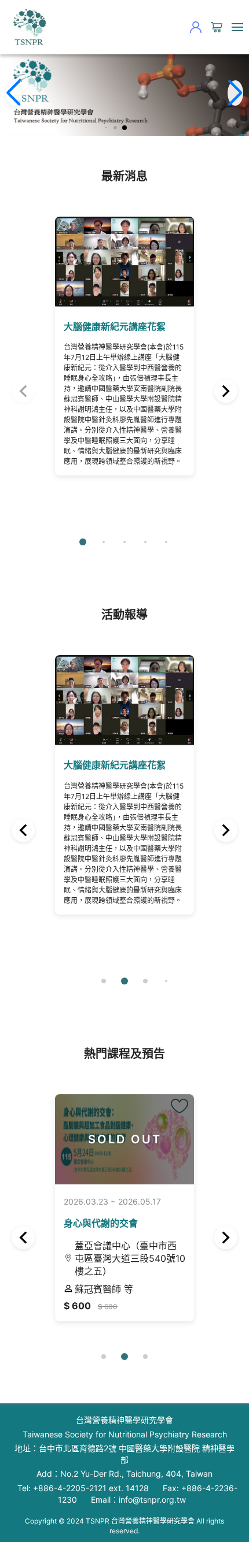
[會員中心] (196, 27)
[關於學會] (29, 27)
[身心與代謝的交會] (179, 1106)
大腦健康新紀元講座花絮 (115, 326)
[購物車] (216, 27)
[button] (106, 127)
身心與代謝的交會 (101, 1223)
